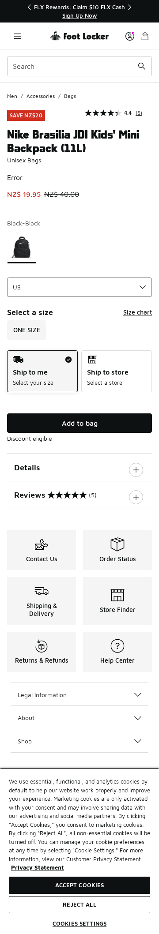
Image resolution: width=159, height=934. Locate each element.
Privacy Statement (37, 867)
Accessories (40, 96)
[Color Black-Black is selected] (22, 247)
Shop (25, 741)
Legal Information (42, 694)
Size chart (137, 312)
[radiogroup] (79, 371)
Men (12, 96)
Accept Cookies (79, 885)
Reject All (79, 904)
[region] (79, 11)
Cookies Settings (79, 923)
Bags (70, 96)
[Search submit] (141, 66)
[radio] (42, 371)
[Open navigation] (18, 36)
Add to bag (80, 423)
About (26, 717)
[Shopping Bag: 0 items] (144, 36)
